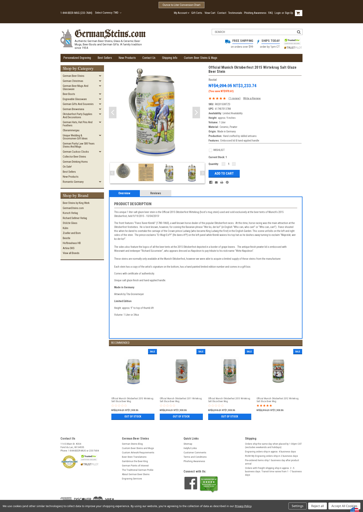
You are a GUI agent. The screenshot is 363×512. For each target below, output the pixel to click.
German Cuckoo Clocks (76, 151)
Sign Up (289, 13)
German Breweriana (73, 109)
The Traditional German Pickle (137, 470)
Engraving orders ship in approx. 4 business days (270, 451)
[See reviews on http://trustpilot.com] (208, 484)
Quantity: (214, 163)
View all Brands (71, 253)
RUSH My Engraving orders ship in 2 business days (271, 456)
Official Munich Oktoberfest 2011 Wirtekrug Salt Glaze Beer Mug (181, 400)
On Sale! (67, 166)
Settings (297, 506)
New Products (127, 58)
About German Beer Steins (136, 474)
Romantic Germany (73, 181)
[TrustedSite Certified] (292, 41)
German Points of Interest (135, 465)
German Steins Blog (132, 444)
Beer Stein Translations (134, 457)
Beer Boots (69, 94)
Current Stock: (218, 157)
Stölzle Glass (70, 223)
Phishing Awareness (255, 13)
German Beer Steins (73, 76)
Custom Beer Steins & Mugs (200, 58)
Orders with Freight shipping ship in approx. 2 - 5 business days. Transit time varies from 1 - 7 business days (273, 471)
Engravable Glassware (75, 99)
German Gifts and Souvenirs (78, 104)
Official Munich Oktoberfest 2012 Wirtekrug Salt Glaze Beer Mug (278, 400)
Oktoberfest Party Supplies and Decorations (77, 115)
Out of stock (132, 416)
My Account (180, 13)
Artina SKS (68, 248)
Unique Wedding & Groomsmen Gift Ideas (75, 137)
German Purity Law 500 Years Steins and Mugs (79, 145)
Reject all (317, 506)
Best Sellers (105, 58)
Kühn (65, 228)
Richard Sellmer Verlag (75, 218)
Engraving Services (132, 478)
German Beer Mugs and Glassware (75, 87)
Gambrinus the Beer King (135, 461)
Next (196, 112)
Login (278, 13)
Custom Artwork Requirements (138, 452)
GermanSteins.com (73, 208)
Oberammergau (71, 130)
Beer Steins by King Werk (76, 203)
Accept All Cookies (344, 506)
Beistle (66, 238)
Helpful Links (190, 448)
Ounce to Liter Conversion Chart (181, 4)
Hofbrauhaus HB (72, 243)
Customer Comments (195, 452)
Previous (112, 112)
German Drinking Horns (75, 161)
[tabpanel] (133, 383)
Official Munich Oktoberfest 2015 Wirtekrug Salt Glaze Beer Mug (132, 400)
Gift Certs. (197, 13)
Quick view (133, 390)
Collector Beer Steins (74, 156)
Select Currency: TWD (107, 12)
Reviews (155, 193)
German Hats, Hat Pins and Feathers (77, 123)
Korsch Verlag (70, 213)
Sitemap (188, 444)
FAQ (270, 13)
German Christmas (73, 81)
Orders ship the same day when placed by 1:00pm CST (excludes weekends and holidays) (273, 446)
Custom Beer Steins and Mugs (138, 448)
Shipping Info (169, 58)
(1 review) (234, 98)
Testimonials (235, 13)
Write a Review (252, 98)
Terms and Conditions (195, 457)
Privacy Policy (243, 506)
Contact (221, 13)
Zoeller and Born (72, 233)
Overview (124, 193)
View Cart (210, 13)
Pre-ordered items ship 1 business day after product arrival (272, 462)
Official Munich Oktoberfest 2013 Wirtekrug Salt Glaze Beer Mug (229, 400)
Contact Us (148, 58)
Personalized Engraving (77, 58)
